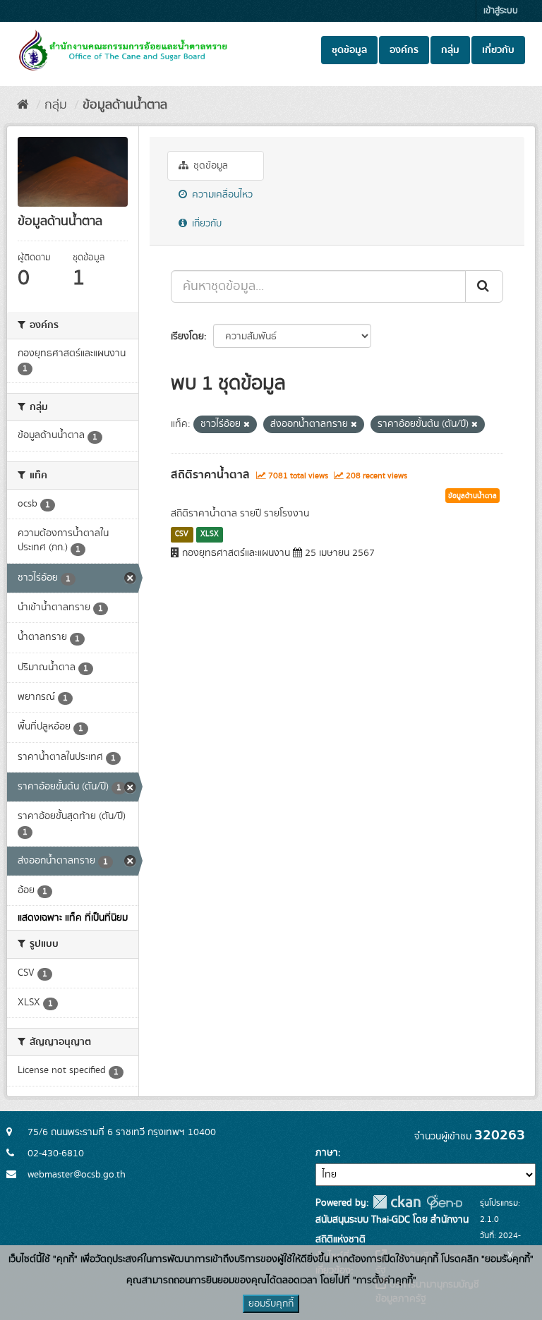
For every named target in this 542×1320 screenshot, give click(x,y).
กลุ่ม (450, 50)
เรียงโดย (187, 336)
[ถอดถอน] (246, 424)
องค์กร (404, 50)
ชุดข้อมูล (349, 50)
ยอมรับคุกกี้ (271, 1304)
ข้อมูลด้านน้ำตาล (125, 105)
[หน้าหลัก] (23, 105)
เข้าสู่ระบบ (500, 11)
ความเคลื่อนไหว (221, 195)
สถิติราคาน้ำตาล (210, 475)
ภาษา (326, 1153)
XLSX (209, 534)
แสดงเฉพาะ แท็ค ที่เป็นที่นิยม (73, 918)
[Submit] (484, 286)
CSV (181, 534)
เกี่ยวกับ (498, 50)
